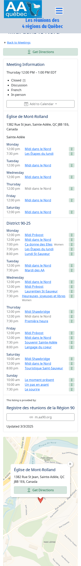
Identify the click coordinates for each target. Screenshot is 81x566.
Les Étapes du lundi (39, 153)
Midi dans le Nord (38, 149)
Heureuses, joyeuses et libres (43, 296)
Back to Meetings (18, 42)
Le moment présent (39, 380)
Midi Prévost (34, 235)
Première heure (36, 321)
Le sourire (32, 389)
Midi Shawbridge (37, 311)
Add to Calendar (42, 104)
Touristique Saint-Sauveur (44, 368)
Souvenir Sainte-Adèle (41, 342)
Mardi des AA (34, 270)
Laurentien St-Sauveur (41, 291)
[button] (40, 499)
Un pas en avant (37, 384)
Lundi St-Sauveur (37, 254)
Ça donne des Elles (38, 244)
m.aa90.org (43, 417)
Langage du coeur (38, 347)
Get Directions (43, 52)
